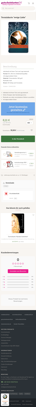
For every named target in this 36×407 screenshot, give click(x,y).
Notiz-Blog (4, 370)
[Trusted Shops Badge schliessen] (8, 394)
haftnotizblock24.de (20, 319)
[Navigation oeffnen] (33, 3)
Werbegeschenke (5, 340)
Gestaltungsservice (6, 353)
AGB (23, 401)
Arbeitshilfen (4, 343)
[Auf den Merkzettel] (33, 215)
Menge (31, 119)
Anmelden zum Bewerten (18, 271)
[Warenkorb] (29, 3)
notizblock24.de (5, 314)
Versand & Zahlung (6, 356)
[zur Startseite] (11, 3)
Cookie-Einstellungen (7, 364)
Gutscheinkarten (5, 332)
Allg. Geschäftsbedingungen (8, 361)
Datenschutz (4, 359)
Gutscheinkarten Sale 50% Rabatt (10, 346)
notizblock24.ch (28, 314)
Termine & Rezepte (6, 337)
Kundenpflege (5, 335)
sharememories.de (6, 324)
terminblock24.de (17, 314)
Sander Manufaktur (19, 324)
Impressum (4, 367)
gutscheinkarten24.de (7, 319)
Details (31, 155)
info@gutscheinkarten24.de (8, 387)
